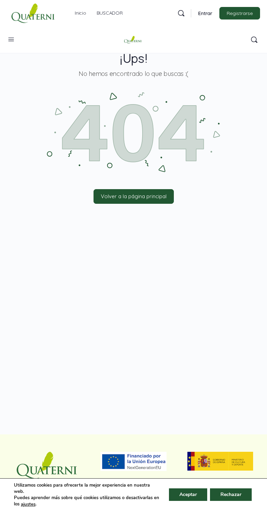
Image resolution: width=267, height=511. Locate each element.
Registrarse (240, 13)
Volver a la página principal (134, 196)
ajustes (28, 504)
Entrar (205, 13)
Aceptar (188, 494)
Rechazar (230, 494)
